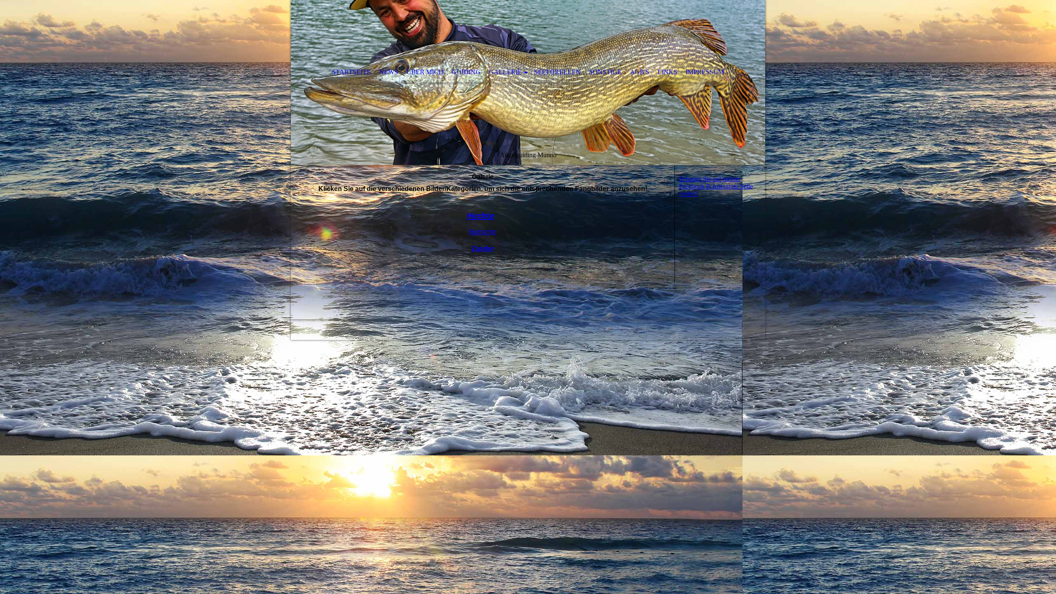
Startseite (351, 71)
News (388, 71)
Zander (482, 248)
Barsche (482, 232)
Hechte (480, 215)
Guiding (466, 71)
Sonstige (605, 71)
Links (667, 71)
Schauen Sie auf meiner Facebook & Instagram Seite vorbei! (716, 186)
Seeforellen (557, 71)
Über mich (424, 71)
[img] (528, 82)
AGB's (639, 71)
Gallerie (505, 71)
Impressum (705, 71)
